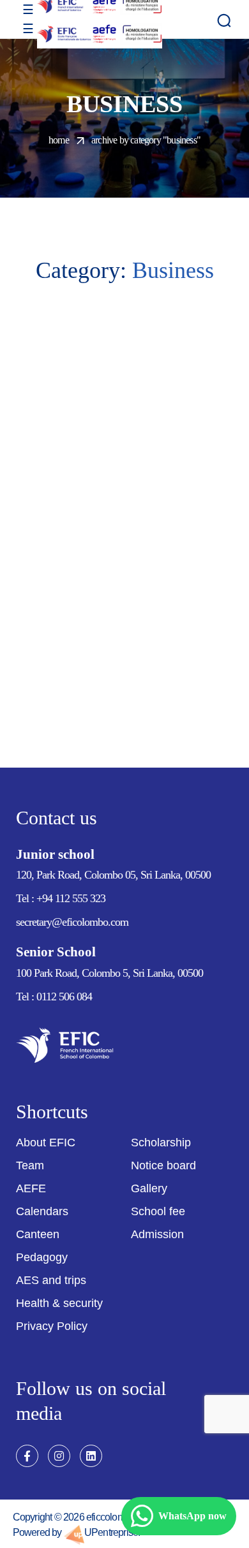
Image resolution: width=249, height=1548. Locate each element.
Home (59, 140)
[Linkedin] (91, 1456)
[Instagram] (59, 1456)
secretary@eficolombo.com (72, 922)
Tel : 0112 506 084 (54, 996)
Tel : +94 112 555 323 (62, 898)
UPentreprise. (112, 1532)
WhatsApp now (192, 1515)
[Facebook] (27, 1456)
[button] (224, 20)
